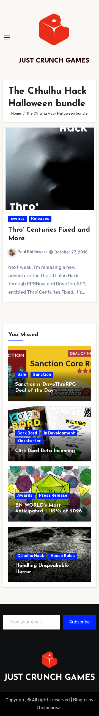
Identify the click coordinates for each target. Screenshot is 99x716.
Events (17, 218)
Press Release (53, 495)
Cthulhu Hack (30, 555)
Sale (21, 374)
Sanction (42, 374)
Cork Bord (27, 433)
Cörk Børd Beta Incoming (45, 450)
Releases (40, 218)
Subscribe (79, 622)
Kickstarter (29, 441)
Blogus (80, 700)
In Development (59, 433)
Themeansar (49, 707)
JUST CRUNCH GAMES (54, 61)
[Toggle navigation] (7, 37)
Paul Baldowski (32, 252)
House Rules (63, 555)
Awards (24, 495)
